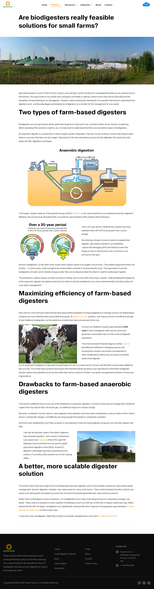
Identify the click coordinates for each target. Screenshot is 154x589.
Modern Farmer (80, 316)
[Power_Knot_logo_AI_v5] (7, 2)
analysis (43, 440)
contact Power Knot (108, 516)
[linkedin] (149, 583)
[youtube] (144, 583)
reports (126, 344)
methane (76, 213)
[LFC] (146, 3)
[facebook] (139, 583)
